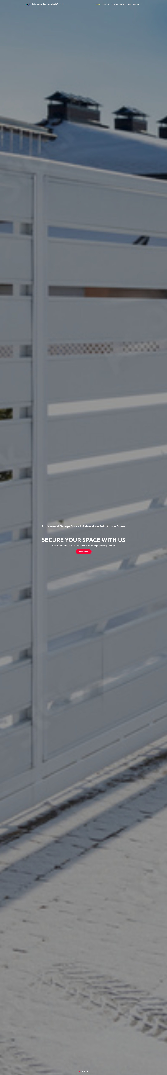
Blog (129, 4)
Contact (136, 4)
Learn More (83, 551)
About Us (105, 4)
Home (98, 4)
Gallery (123, 4)
